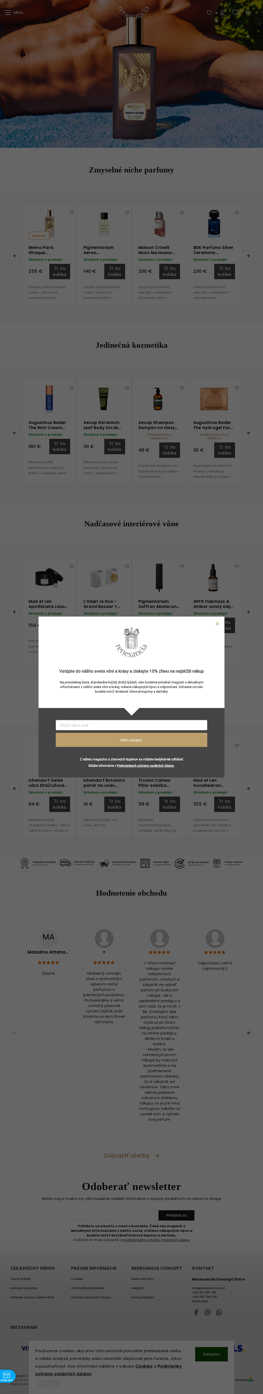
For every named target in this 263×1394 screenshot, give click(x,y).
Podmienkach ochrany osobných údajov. (145, 766)
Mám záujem (131, 740)
